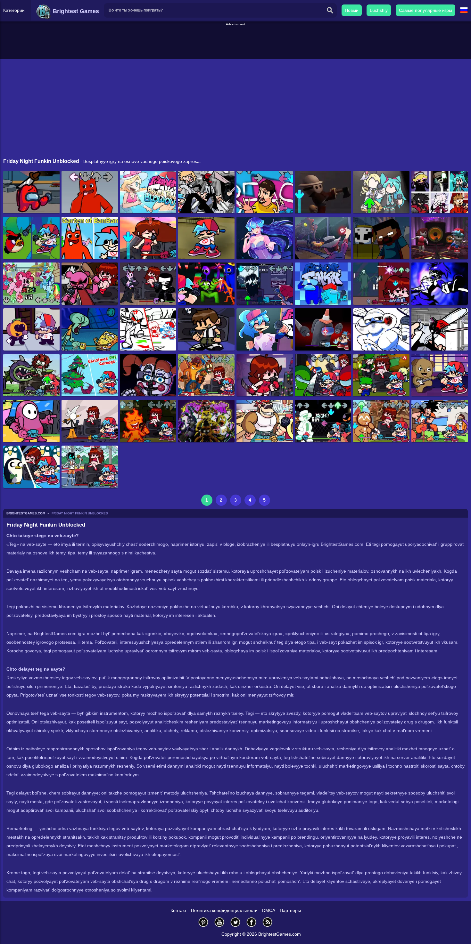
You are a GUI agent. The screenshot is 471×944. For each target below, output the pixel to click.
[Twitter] (235, 922)
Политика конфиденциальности (224, 910)
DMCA (268, 910)
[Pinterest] (203, 922)
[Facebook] (251, 922)
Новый (352, 10)
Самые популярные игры (425, 10)
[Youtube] (219, 922)
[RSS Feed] (267, 922)
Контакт (178, 910)
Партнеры (290, 910)
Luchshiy (379, 10)
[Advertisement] (235, 41)
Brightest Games (75, 11)
